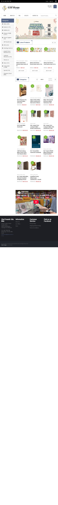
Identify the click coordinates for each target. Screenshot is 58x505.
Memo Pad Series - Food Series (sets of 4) (49, 63)
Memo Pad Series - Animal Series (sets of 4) (22, 64)
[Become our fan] (56, 1)
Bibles (18, 98)
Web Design (3, 245)
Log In (47, 1)
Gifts (17, 60)
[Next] (55, 42)
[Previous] (53, 42)
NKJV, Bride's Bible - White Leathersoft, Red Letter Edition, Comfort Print (35, 102)
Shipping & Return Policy (35, 225)
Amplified (35, 174)
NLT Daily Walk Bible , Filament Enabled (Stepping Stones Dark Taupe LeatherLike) (23, 179)
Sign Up (51, 1)
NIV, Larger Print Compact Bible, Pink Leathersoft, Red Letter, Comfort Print (49, 128)
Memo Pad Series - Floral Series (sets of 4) (36, 63)
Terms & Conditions (34, 227)
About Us (18, 221)
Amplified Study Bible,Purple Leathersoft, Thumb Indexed (35, 179)
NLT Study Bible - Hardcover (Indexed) (35, 151)
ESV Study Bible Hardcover (21, 126)
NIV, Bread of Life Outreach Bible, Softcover (21, 101)
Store (17, 226)
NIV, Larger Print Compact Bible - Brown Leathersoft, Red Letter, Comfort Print (35, 128)
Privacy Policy (33, 223)
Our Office (18, 224)
